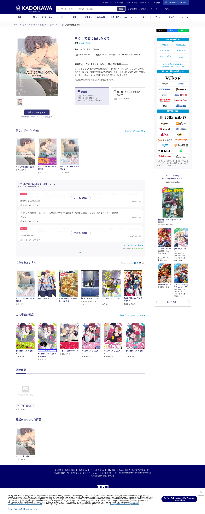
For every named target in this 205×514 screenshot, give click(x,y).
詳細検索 (133, 9)
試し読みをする (38, 112)
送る (184, 30)
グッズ (171, 17)
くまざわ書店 (165, 51)
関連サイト (145, 3)
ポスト (163, 30)
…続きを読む (101, 197)
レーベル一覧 (132, 3)
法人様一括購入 (124, 470)
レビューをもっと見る (132, 245)
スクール (184, 17)
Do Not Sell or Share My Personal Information (132, 473)
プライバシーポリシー (91, 473)
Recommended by (127, 263)
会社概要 (58, 470)
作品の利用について (61, 473)
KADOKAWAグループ (140, 470)
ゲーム (157, 17)
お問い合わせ (76, 473)
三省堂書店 (181, 51)
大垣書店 (164, 45)
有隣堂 (181, 57)
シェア (173, 30)
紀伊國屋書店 (181, 45)
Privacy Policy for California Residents (22, 509)
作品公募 (157, 3)
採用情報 (74, 470)
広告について (84, 470)
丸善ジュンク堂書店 (165, 57)
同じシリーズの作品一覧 (134, 131)
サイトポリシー (107, 473)
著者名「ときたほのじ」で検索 (131, 315)
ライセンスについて (98, 470)
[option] (27, 394)
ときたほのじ (85, 43)
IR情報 (66, 470)
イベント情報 (163, 9)
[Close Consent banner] (201, 492)
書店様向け (112, 470)
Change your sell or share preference (124, 504)
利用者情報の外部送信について (102, 476)
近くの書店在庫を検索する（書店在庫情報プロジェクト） (173, 65)
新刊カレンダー (147, 9)
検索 (121, 9)
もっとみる (172, 302)
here (151, 497)
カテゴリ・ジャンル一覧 (113, 3)
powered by (127, 248)
